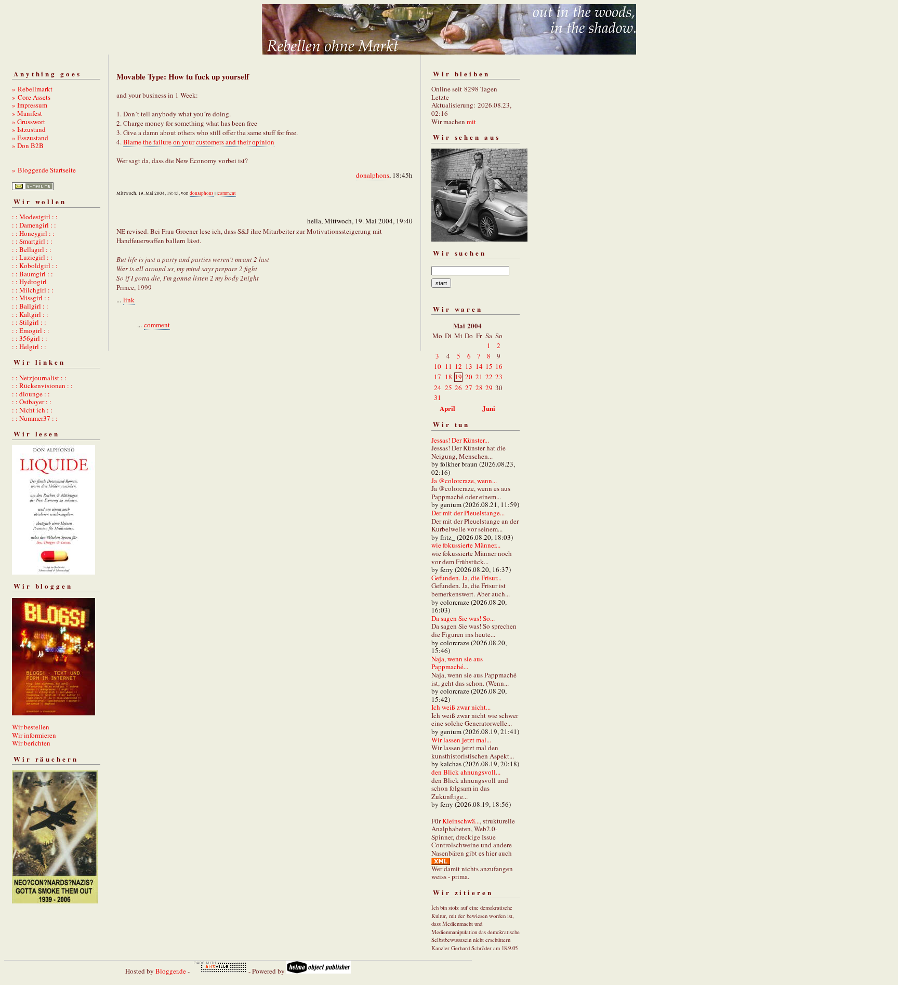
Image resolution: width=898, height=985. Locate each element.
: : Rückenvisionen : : (42, 385)
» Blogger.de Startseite (44, 170)
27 (468, 387)
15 (489, 366)
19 (458, 376)
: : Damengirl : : (34, 225)
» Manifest (27, 113)
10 (437, 366)
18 (448, 376)
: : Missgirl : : (31, 297)
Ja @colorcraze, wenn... (464, 480)
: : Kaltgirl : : (30, 314)
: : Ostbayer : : (31, 401)
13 (468, 366)
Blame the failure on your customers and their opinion (198, 142)
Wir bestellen (30, 726)
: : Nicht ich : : (32, 410)
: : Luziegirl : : (32, 257)
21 (479, 376)
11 (448, 366)
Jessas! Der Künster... (460, 440)
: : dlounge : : (31, 393)
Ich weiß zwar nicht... (461, 707)
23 (499, 376)
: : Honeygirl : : (33, 233)
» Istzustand (29, 129)
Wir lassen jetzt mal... (461, 739)
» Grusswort (28, 121)
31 (437, 397)
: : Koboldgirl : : (35, 265)
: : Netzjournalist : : (39, 377)
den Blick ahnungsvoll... (465, 772)
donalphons (372, 175)
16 (499, 366)
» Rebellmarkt (32, 89)
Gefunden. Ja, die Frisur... (466, 577)
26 (458, 387)
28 (479, 387)
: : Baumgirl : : (32, 273)
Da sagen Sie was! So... (463, 618)
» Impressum (29, 105)
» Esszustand (30, 137)
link (129, 299)
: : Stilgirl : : (29, 322)
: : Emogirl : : (30, 330)
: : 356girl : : (29, 338)
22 (489, 376)
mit (471, 121)
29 (489, 387)
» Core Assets (31, 97)
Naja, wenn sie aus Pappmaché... (457, 663)
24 (437, 387)
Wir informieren (34, 735)
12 (458, 366)
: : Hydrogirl (29, 281)
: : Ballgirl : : (30, 306)
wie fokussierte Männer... (465, 545)
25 (448, 387)
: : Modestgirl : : (35, 216)
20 (468, 376)
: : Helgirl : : (29, 346)
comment (227, 193)
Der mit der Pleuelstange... (468, 512)
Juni (488, 408)
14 (479, 366)
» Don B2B (28, 145)
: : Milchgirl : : (33, 290)
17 (437, 376)
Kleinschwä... (461, 821)
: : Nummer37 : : (35, 418)
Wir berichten (31, 743)
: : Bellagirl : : (31, 249)
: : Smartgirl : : (32, 241)
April (447, 408)
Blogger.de (170, 971)
